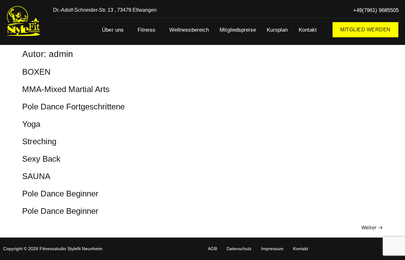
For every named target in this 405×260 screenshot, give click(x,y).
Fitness (146, 30)
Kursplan (277, 30)
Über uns (113, 30)
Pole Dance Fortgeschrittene (73, 106)
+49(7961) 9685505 (376, 10)
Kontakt (308, 30)
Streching (39, 141)
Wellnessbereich (189, 30)
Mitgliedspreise (238, 30)
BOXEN (36, 72)
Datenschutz (239, 248)
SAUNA (36, 176)
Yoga (31, 124)
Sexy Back (41, 159)
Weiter (372, 227)
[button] (114, 30)
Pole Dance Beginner (60, 193)
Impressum (272, 248)
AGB (212, 248)
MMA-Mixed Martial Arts (65, 89)
